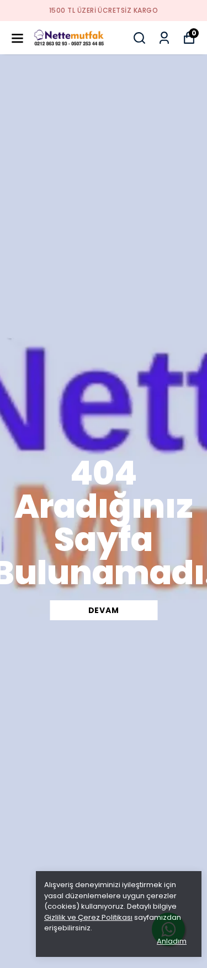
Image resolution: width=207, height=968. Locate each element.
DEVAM (103, 610)
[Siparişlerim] (164, 38)
